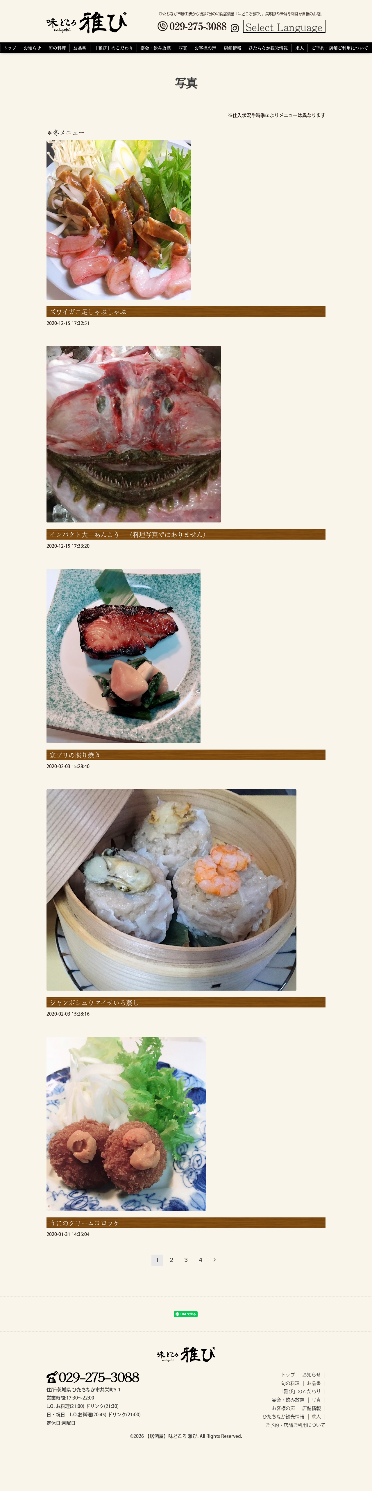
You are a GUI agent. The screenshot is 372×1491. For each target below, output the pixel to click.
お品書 (79, 48)
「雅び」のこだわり (113, 48)
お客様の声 (205, 48)
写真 (182, 48)
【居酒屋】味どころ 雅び (171, 1436)
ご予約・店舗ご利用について (340, 48)
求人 (299, 48)
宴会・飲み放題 (155, 48)
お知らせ (32, 48)
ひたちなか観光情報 (268, 48)
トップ (9, 48)
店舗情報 (232, 48)
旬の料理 (57, 48)
